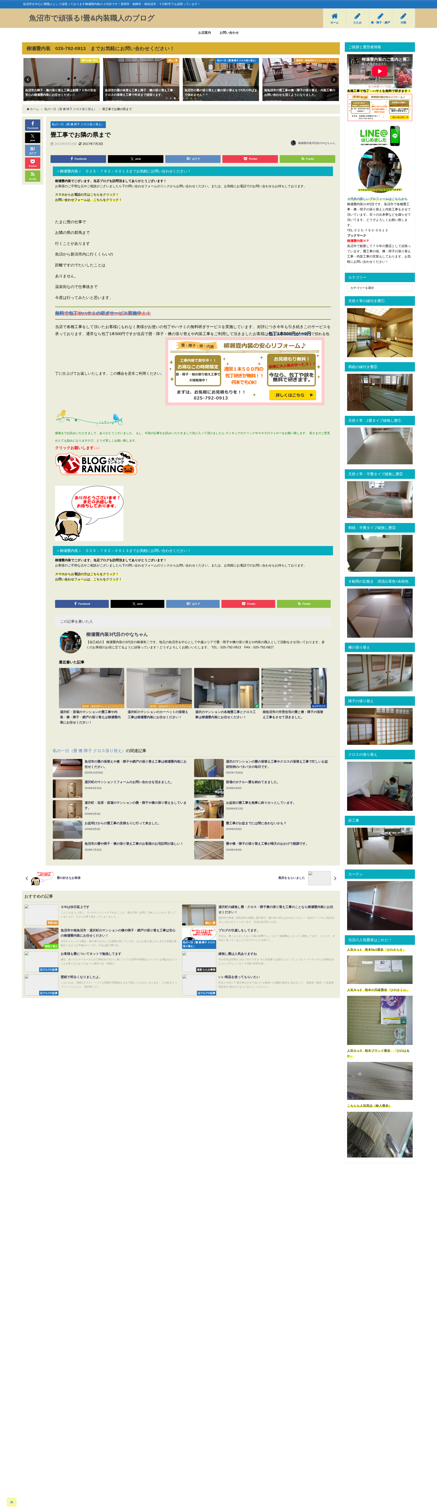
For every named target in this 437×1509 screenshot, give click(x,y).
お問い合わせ (229, 32)
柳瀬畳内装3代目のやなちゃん (316, 143)
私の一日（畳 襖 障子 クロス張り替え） (78, 124)
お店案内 (204, 32)
